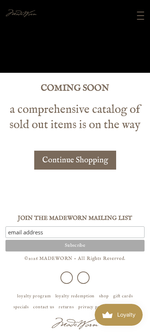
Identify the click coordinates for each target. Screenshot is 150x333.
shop (104, 295)
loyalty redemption (75, 295)
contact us (43, 306)
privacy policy (92, 306)
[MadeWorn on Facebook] (66, 277)
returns (66, 306)
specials (21, 306)
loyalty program (34, 295)
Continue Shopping (75, 160)
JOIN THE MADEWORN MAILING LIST (75, 218)
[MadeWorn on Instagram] (83, 277)
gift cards (123, 295)
